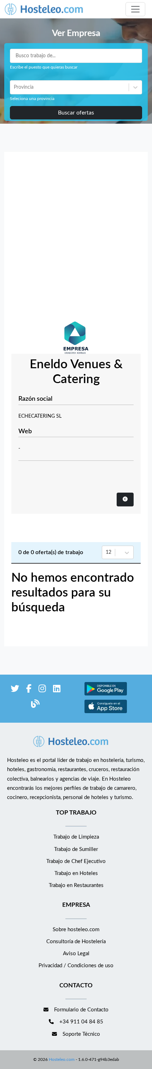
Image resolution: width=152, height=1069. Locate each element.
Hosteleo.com (62, 1059)
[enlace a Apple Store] (105, 712)
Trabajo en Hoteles (76, 873)
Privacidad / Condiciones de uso (76, 965)
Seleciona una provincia (32, 98)
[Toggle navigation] (135, 9)
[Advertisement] (76, 239)
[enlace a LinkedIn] (56, 690)
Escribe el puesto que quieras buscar (43, 67)
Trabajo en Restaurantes (76, 885)
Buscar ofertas (76, 113)
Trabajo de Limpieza (76, 837)
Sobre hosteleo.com (76, 929)
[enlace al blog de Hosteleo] (35, 705)
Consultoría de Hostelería (76, 941)
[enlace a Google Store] (105, 694)
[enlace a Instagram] (42, 690)
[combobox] (14, 87)
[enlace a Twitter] (15, 690)
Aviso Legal (76, 953)
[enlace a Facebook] (29, 690)
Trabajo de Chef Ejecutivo (76, 861)
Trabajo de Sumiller (76, 849)
